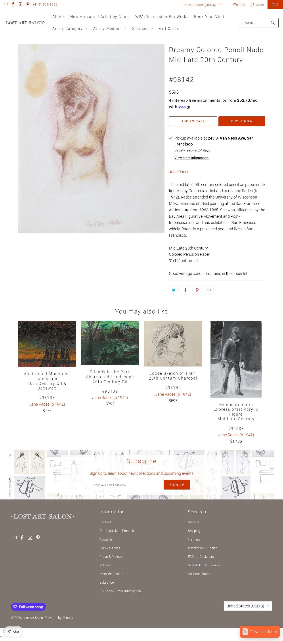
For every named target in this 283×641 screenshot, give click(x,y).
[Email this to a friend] (209, 290)
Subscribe (106, 582)
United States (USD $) (200, 5)
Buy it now (241, 121)
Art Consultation (199, 574)
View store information (191, 158)
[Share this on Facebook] (185, 290)
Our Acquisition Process (116, 531)
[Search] (273, 23)
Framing (194, 539)
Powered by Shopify (59, 618)
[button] (69, 29)
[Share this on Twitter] (174, 290)
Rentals (193, 522)
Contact (105, 522)
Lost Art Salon (33, 618)
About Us (106, 539)
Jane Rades (179, 171)
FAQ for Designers (201, 557)
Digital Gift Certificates (204, 565)
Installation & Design (202, 548)
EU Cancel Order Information (120, 591)
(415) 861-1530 (45, 4)
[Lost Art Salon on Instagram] (20, 4)
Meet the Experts (111, 574)
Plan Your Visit (109, 548)
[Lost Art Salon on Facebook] (13, 4)
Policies (105, 565)
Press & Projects (111, 557)
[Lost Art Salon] (24, 23)
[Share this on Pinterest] (197, 290)
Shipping (194, 531)
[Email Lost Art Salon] (5, 4)
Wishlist (239, 4)
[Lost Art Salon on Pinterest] (28, 4)
